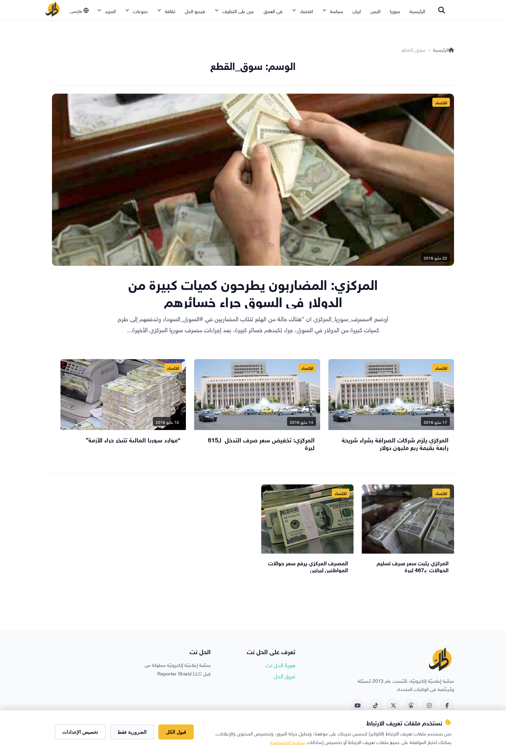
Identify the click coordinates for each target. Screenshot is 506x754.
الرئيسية (417, 10)
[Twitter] (393, 705)
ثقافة (170, 10)
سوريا (395, 10)
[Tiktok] (375, 705)
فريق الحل (284, 675)
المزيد (110, 10)
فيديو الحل (195, 10)
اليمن (375, 10)
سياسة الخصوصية (287, 741)
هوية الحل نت (280, 664)
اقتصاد (306, 10)
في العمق (273, 10)
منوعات (140, 10)
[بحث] (442, 10)
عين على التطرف (238, 10)
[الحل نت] (52, 10)
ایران (356, 10)
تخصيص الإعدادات (80, 732)
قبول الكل (176, 732)
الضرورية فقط (132, 732)
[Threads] (411, 705)
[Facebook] (447, 705)
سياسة (336, 10)
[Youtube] (358, 705)
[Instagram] (429, 705)
